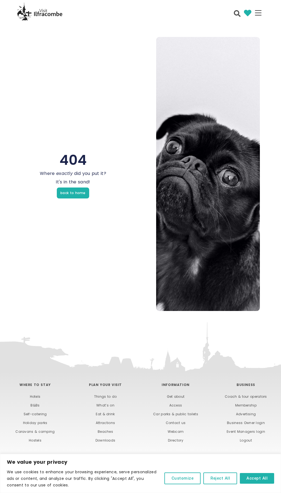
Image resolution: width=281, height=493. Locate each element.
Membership (246, 405)
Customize (183, 478)
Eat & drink (105, 414)
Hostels (35, 440)
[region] (140, 473)
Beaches (105, 431)
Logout (246, 440)
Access (175, 405)
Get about (176, 396)
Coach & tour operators (246, 396)
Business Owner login (246, 422)
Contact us (176, 422)
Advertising (246, 414)
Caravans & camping (35, 431)
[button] (258, 13)
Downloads (105, 440)
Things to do (105, 396)
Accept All (257, 478)
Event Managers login (246, 431)
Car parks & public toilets (175, 414)
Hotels (35, 396)
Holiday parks (35, 422)
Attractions (105, 422)
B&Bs (35, 405)
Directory (175, 440)
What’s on (105, 405)
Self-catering (35, 414)
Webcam (176, 431)
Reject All (220, 478)
